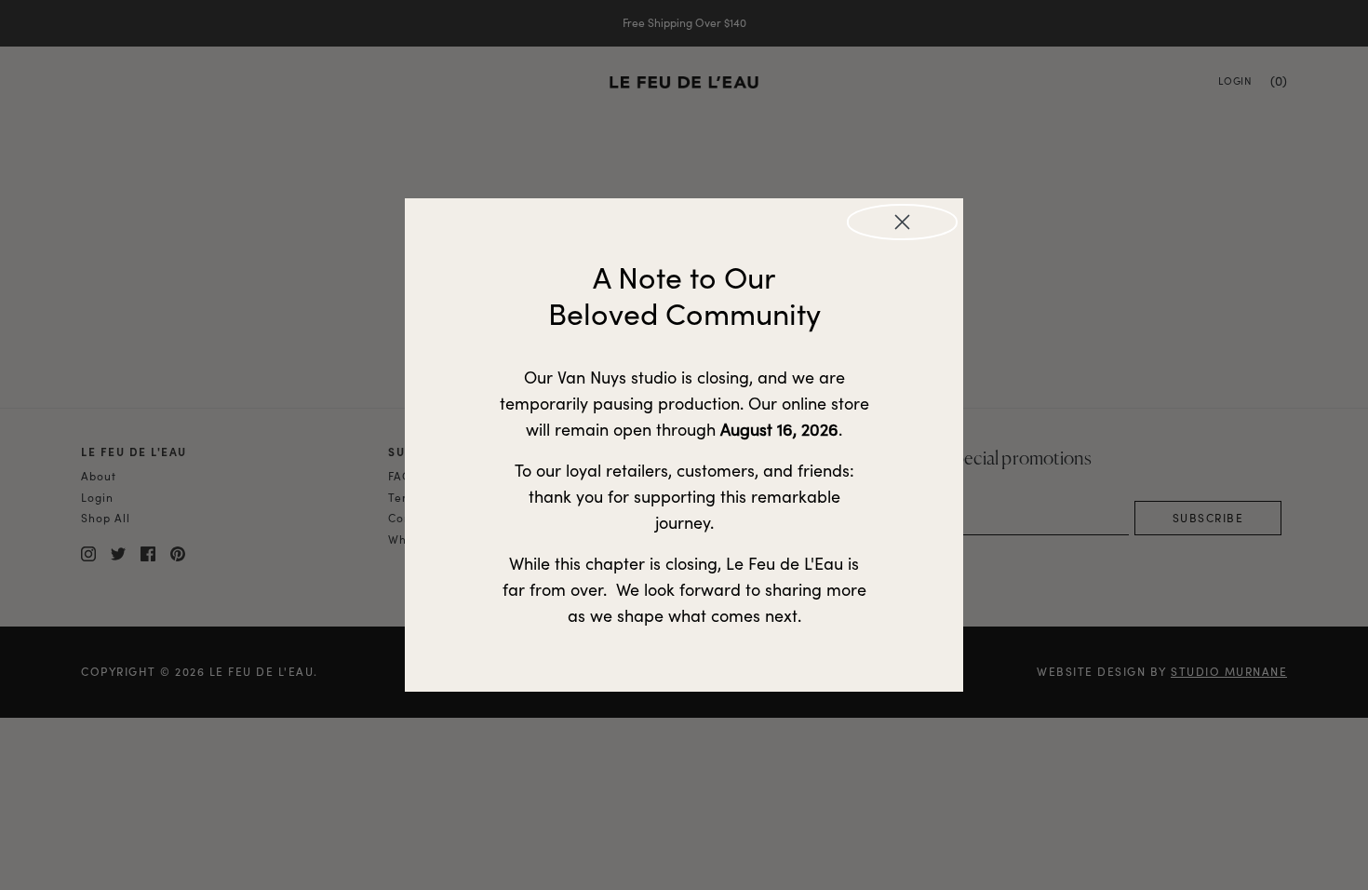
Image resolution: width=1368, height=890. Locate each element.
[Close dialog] (902, 222)
